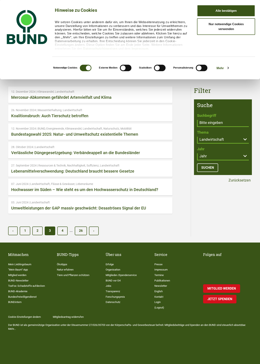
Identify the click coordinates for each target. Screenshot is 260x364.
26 (81, 231)
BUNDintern (15, 302)
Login (157, 302)
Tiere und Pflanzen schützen (73, 275)
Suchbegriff (206, 115)
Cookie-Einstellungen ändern (24, 316)
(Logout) (159, 307)
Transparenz (113, 291)
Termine (159, 275)
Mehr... (12, 328)
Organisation (113, 269)
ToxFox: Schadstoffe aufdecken (26, 285)
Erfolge (110, 264)
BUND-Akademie (17, 291)
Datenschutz (113, 302)
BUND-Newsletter (18, 280)
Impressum (140, 48)
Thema (203, 132)
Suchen (207, 168)
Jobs (108, 285)
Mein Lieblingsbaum (19, 264)
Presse (158, 264)
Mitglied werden (17, 275)
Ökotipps (62, 264)
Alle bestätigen (226, 10)
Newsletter (160, 285)
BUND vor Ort (113, 280)
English (158, 291)
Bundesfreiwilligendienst (22, 296)
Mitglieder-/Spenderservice (121, 275)
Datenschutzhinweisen (100, 48)
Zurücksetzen (239, 180)
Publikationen (162, 280)
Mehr (220, 68)
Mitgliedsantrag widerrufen (68, 316)
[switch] (125, 68)
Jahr (201, 149)
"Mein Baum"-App (18, 269)
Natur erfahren (65, 269)
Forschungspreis (115, 296)
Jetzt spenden (219, 299)
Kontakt (158, 296)
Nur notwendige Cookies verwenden (226, 26)
